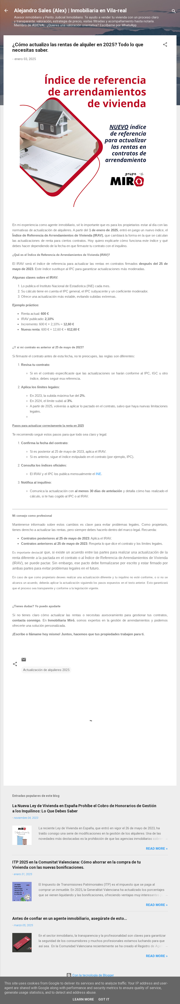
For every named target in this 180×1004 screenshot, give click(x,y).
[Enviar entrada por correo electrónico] (23, 661)
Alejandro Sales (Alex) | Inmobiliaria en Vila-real (70, 10)
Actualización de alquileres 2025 (46, 670)
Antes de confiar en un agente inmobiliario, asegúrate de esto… (69, 918)
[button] (165, 45)
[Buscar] (173, 12)
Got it (103, 999)
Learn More (83, 999)
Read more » (157, 849)
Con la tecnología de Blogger (93, 975)
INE (98, 474)
